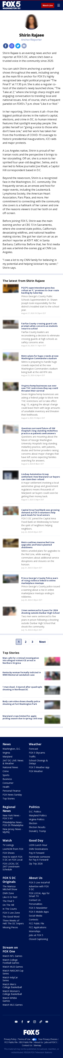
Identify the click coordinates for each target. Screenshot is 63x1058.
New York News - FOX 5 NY (12, 817)
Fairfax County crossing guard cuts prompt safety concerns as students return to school (39, 326)
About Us (35, 878)
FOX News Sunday (12, 794)
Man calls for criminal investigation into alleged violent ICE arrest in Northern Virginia (21, 660)
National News (10, 767)
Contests (33, 919)
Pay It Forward (36, 852)
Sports (6, 775)
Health (6, 786)
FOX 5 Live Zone (11, 912)
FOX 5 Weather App (39, 767)
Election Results (37, 827)
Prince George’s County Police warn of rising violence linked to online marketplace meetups (39, 581)
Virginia (6, 752)
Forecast (33, 748)
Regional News (9, 809)
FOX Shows (9, 852)
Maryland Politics (38, 815)
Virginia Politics (36, 819)
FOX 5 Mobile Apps (39, 911)
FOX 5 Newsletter (38, 907)
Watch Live (48, 5)
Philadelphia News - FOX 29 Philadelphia (13, 824)
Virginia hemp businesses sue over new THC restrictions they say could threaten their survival (39, 388)
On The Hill (8, 904)
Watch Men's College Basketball (12, 986)
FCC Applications (37, 927)
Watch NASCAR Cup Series (13, 972)
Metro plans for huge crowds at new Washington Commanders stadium (39, 357)
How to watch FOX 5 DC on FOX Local (12, 858)
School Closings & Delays (38, 762)
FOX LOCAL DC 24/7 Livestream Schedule (11, 866)
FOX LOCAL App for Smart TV (39, 895)
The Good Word (11, 916)
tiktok (40, 1021)
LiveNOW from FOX (13, 848)
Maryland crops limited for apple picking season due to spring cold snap (22, 717)
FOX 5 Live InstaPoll (39, 882)
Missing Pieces (10, 927)
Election (33, 823)
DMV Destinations (38, 848)
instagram (34, 1021)
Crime (6, 771)
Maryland (7, 756)
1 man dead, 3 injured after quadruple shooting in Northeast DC (22, 688)
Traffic (32, 756)
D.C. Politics (35, 811)
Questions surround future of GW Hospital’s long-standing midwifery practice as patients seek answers (39, 431)
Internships (34, 931)
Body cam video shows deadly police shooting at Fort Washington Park (21, 702)
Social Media (35, 915)
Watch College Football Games (11, 961)
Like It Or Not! (10, 897)
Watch (7, 840)
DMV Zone (8, 893)
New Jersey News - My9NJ (12, 831)
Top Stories (9, 798)
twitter (28, 1021)
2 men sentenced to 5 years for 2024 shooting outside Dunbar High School (40, 611)
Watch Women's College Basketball (12, 993)
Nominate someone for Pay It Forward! (39, 858)
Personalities (35, 903)
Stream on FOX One (10, 949)
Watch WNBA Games (10, 999)
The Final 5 (8, 901)
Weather (35, 744)
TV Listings (8, 845)
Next (42, 642)
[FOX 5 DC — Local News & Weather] (12, 5)
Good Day (36, 840)
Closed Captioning (38, 939)
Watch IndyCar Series (10, 979)
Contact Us (35, 900)
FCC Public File (36, 923)
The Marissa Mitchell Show (10, 888)
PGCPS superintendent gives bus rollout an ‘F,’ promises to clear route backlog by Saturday (40, 290)
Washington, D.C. (12, 748)
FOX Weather (36, 771)
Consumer (8, 782)
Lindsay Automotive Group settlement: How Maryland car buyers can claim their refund (40, 477)
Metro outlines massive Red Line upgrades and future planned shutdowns (37, 545)
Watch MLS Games (13, 1004)
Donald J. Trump (37, 831)
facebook (22, 1021)
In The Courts (10, 908)
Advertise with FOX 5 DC (39, 888)
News (7, 744)
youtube (16, 1021)
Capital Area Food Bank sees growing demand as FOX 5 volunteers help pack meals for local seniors (40, 512)
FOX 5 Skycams (37, 752)
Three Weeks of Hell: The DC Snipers (13, 922)
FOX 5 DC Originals (9, 880)
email (46, 1021)
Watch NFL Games (12, 955)
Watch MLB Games (13, 966)
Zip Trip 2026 (36, 863)
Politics (34, 807)
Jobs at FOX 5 (36, 935)
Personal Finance (12, 790)
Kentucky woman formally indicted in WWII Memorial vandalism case (22, 673)
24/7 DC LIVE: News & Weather (13, 762)
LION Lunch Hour (38, 845)
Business (7, 779)
